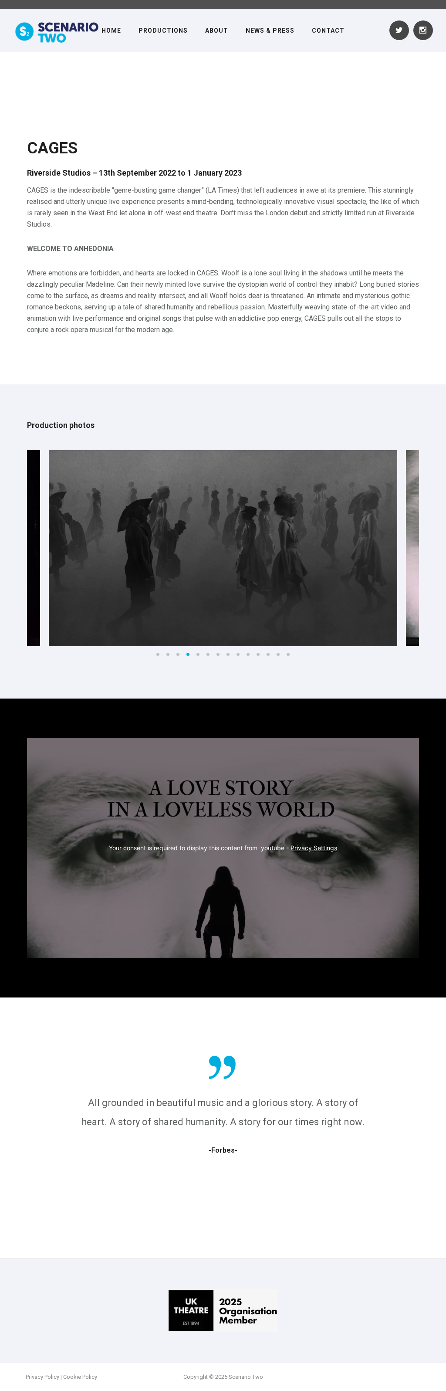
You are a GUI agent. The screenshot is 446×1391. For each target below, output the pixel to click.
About (216, 30)
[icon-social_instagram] (423, 30)
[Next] (435, 548)
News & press (270, 30)
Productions (163, 30)
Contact (328, 30)
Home (111, 30)
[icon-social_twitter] (401, 30)
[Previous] (10, 548)
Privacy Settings (314, 848)
